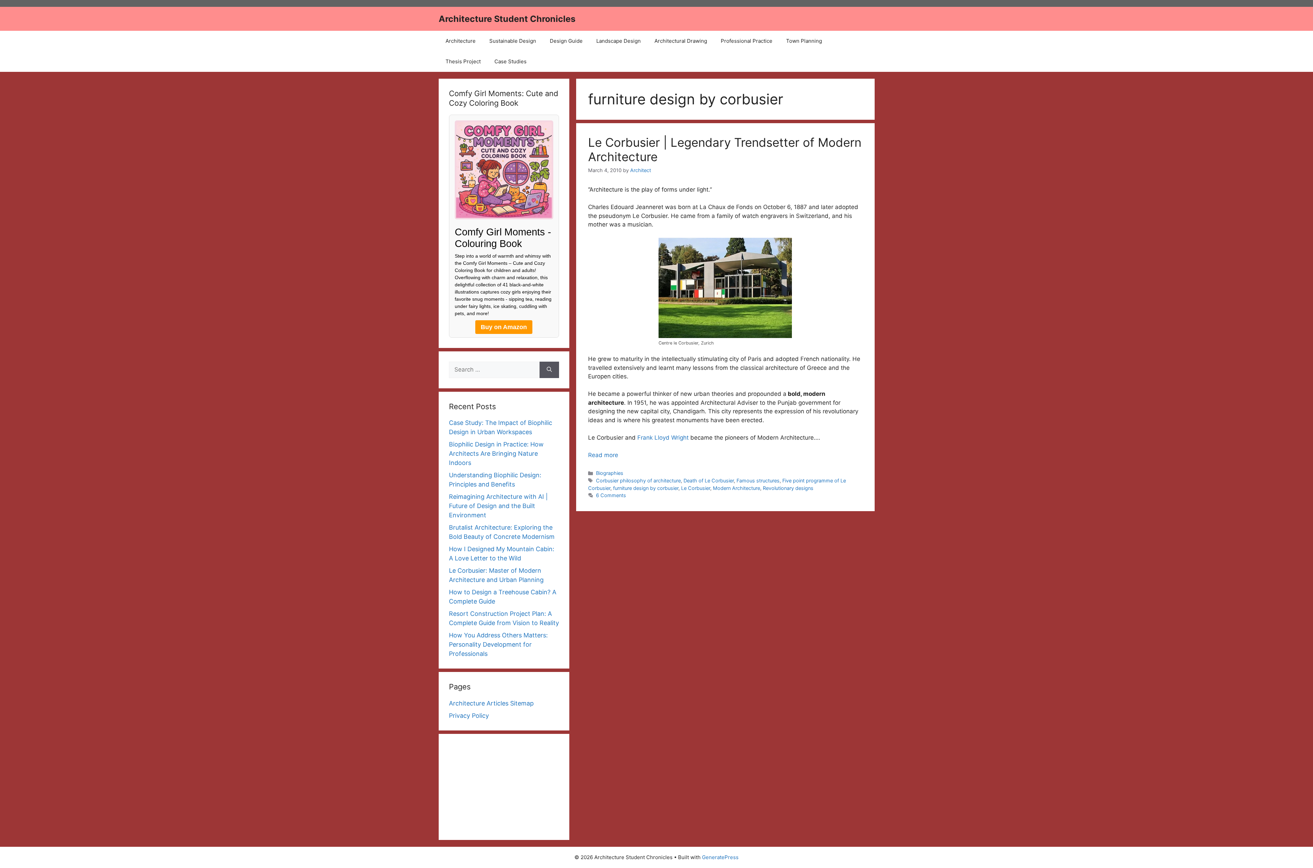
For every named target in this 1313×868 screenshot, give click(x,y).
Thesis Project (463, 61)
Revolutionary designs (788, 488)
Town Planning (804, 41)
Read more (603, 455)
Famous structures (758, 480)
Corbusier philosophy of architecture (638, 480)
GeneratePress (720, 857)
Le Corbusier (695, 488)
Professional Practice (746, 41)
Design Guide (566, 41)
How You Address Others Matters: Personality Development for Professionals (498, 644)
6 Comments (611, 495)
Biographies (609, 473)
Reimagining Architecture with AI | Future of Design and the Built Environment (498, 506)
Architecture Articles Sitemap (491, 703)
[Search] (549, 370)
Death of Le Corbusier (709, 480)
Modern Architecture (736, 488)
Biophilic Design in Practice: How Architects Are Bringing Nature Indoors (496, 453)
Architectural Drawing (680, 41)
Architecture (461, 41)
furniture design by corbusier (645, 488)
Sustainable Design (512, 41)
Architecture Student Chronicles (507, 19)
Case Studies (510, 61)
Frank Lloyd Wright (663, 437)
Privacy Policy (469, 715)
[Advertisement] (504, 787)
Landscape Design (618, 41)
